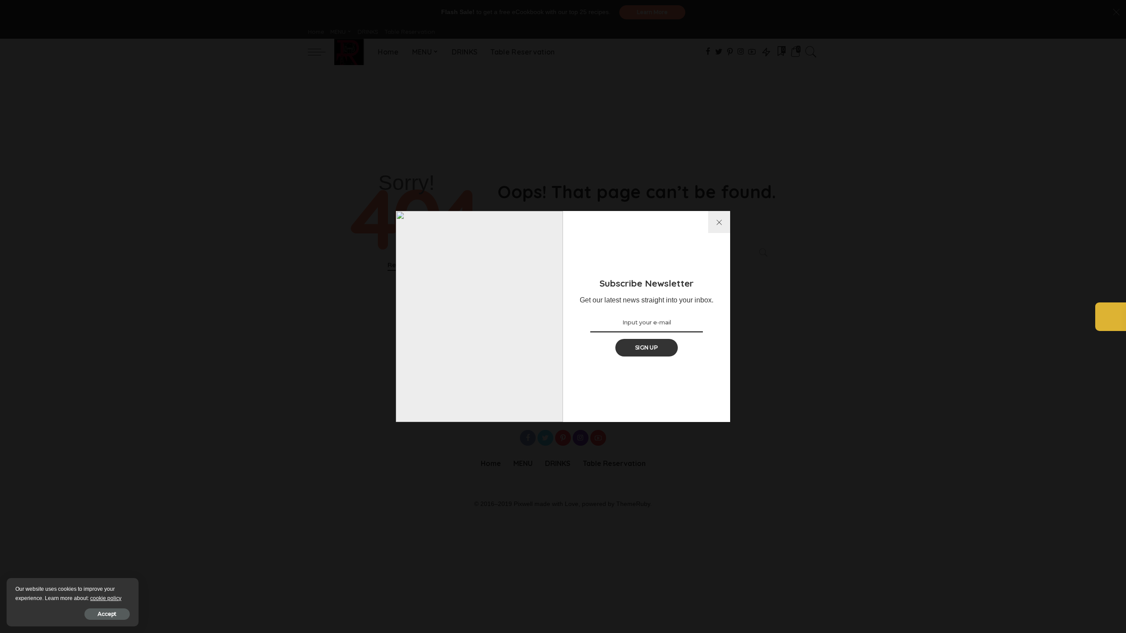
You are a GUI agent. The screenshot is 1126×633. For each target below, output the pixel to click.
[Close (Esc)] (719, 222)
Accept (107, 614)
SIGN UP (646, 347)
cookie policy (105, 598)
